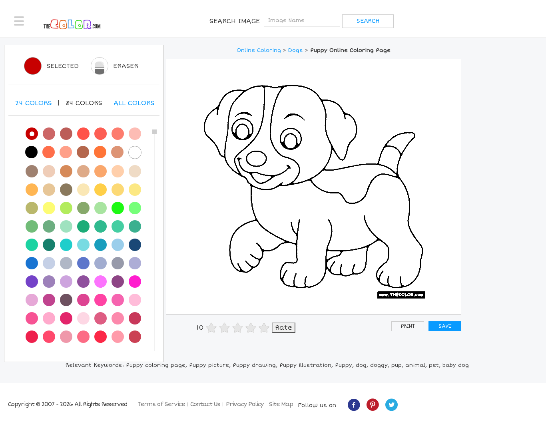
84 (84, 103)
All (134, 103)
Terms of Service (161, 404)
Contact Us (205, 404)
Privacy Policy (244, 404)
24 (33, 103)
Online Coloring (259, 50)
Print (408, 326)
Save (444, 326)
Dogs (295, 50)
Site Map (281, 404)
